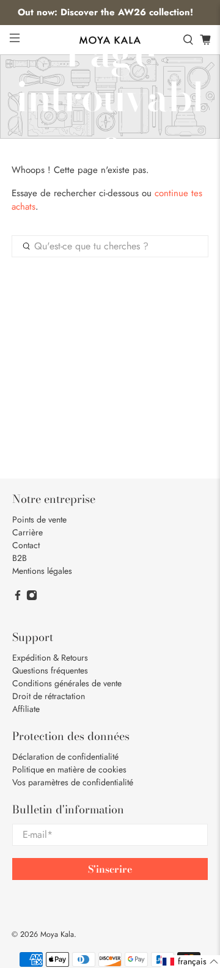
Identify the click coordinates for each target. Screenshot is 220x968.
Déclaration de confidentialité (65, 756)
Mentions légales (42, 571)
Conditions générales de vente (67, 683)
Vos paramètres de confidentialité (72, 782)
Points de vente (39, 519)
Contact (26, 545)
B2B (19, 558)
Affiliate (26, 709)
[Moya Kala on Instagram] (31, 598)
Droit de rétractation (48, 696)
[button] (190, 961)
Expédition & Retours (50, 657)
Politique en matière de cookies (69, 769)
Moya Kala (57, 934)
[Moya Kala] (110, 40)
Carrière (27, 532)
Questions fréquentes (50, 670)
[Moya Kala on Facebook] (17, 598)
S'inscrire (110, 869)
